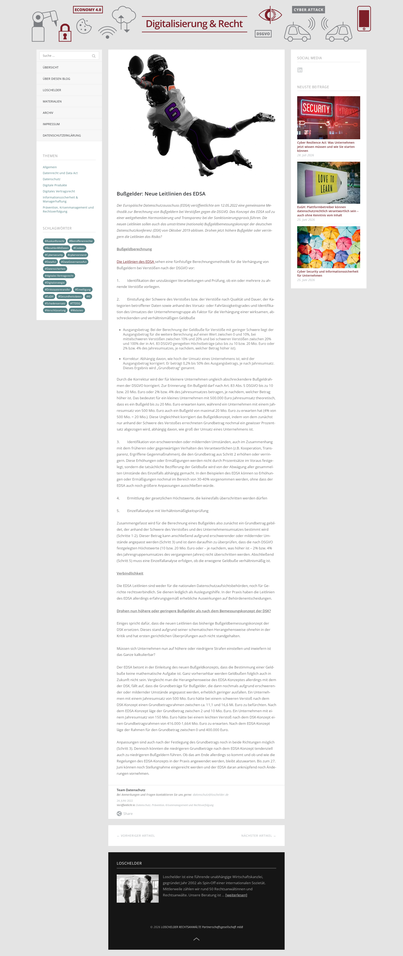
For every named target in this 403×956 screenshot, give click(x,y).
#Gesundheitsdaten (69, 296)
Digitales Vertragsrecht (59, 191)
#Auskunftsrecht (54, 241)
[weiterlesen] (236, 895)
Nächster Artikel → (258, 836)
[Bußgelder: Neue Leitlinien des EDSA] (196, 52)
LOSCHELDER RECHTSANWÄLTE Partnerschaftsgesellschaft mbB (202, 927)
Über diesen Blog (56, 79)
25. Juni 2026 (306, 220)
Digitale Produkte (55, 185)
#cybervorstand (77, 255)
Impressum (51, 124)
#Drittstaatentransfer (57, 289)
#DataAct (50, 262)
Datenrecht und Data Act (60, 173)
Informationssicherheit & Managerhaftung (60, 199)
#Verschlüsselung (55, 310)
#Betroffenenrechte (81, 241)
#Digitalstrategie (55, 282)
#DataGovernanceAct (73, 262)
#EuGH (49, 296)
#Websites (77, 310)
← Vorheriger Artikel (136, 836)
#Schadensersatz (55, 303)
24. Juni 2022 (125, 800)
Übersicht (51, 67)
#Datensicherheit (55, 269)
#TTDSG (75, 303)
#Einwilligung (83, 289)
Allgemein (50, 167)
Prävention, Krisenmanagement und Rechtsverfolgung (68, 209)
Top (196, 939)
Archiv (48, 113)
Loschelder (52, 90)
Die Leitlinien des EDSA (136, 261)
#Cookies (78, 248)
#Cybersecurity (54, 255)
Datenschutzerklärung (62, 135)
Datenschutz (51, 179)
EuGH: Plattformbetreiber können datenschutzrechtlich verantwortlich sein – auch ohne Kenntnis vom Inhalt (328, 211)
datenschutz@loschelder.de (211, 795)
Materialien (52, 101)
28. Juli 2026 (305, 155)
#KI (88, 296)
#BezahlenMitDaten (56, 248)
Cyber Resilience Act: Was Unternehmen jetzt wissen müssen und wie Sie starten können (326, 147)
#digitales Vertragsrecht (59, 275)
